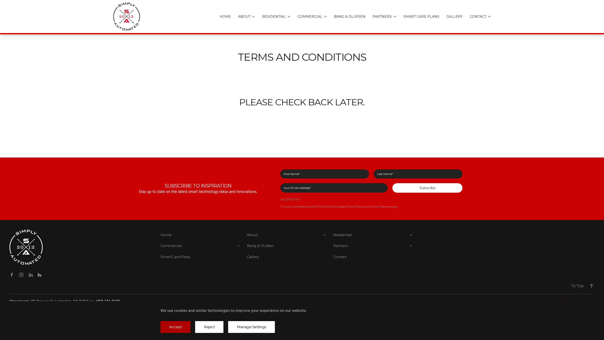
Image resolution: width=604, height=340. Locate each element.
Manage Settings (251, 327)
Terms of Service (380, 206)
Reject (209, 327)
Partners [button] (382, 16)
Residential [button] (274, 16)
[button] (591, 286)
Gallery (454, 16)
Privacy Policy (354, 206)
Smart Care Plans (421, 16)
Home (225, 16)
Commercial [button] (310, 16)
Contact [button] (478, 16)
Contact (340, 257)
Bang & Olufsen (349, 16)
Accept (175, 327)
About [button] (244, 16)
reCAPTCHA (290, 199)
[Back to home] (127, 16)
